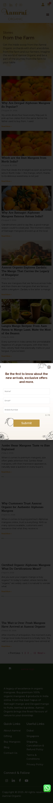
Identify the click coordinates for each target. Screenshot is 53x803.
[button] (49, 367)
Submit (26, 423)
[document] (26, 401)
